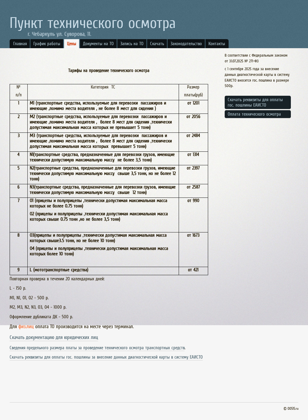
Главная (20, 43)
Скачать (157, 43)
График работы (46, 43)
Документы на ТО (98, 43)
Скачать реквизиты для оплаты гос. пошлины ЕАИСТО (255, 102)
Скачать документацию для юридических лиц (54, 337)
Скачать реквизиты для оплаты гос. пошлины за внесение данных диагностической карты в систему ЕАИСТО (106, 356)
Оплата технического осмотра (254, 114)
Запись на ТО (131, 43)
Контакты (216, 43)
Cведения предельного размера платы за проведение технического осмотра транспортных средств (97, 347)
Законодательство (186, 43)
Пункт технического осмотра (93, 23)
